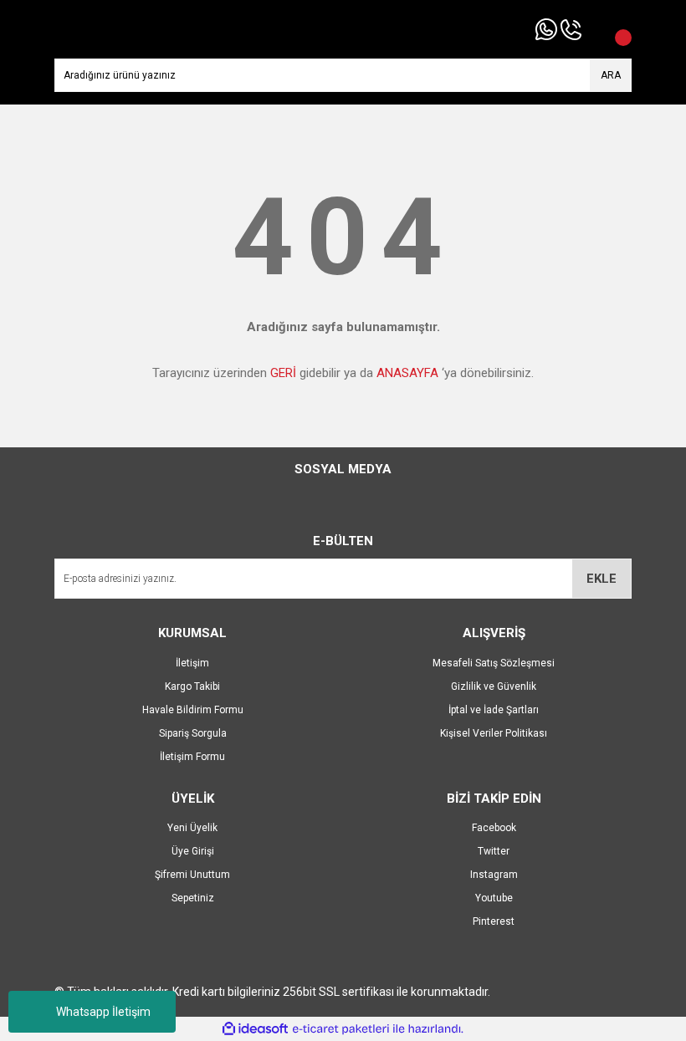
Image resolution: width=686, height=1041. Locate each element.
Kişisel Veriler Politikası (493, 733)
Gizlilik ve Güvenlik (493, 686)
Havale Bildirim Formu (192, 710)
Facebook (494, 828)
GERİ (283, 372)
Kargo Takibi (192, 686)
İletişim (192, 663)
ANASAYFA (407, 372)
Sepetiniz (193, 898)
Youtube (494, 898)
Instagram (494, 874)
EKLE (601, 578)
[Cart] (615, 29)
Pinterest (493, 921)
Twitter (493, 851)
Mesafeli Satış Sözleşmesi (494, 663)
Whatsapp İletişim (103, 1011)
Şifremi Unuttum (192, 874)
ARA (611, 75)
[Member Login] (594, 29)
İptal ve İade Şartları (493, 710)
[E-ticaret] (341, 1029)
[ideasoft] (255, 1029)
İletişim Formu (192, 757)
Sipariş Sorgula (193, 733)
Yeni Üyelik (192, 828)
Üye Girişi (193, 851)
